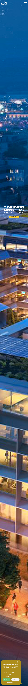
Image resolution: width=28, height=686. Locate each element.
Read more (12, 670)
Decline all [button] (15, 679)
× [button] (19, 662)
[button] (11, 682)
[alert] (11, 672)
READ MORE (14, 217)
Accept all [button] (6, 679)
